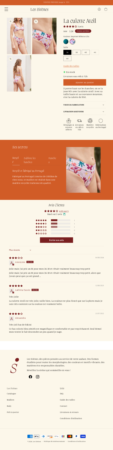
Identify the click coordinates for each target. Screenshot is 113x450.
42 (96, 53)
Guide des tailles (71, 66)
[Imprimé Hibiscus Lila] (72, 41)
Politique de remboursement (54, 441)
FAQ (61, 393)
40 (86, 52)
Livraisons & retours (69, 412)
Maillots (10, 400)
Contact (63, 406)
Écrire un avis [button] (56, 240)
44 (67, 58)
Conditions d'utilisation (71, 418)
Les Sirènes (37, 441)
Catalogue (11, 393)
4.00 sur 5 (64, 211)
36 (67, 52)
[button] (6, 9)
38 (77, 52)
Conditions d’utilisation (77, 441)
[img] (16, 257)
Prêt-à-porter (13, 412)
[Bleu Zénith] (65, 41)
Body (9, 406)
